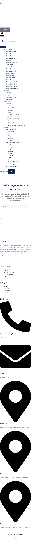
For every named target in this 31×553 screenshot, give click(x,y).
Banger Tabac (10, 77)
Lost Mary (11, 138)
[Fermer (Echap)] (20, 548)
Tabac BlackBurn (11, 58)
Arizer (10, 116)
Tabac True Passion (12, 88)
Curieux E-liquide (13, 162)
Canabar (11, 140)
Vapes (6, 127)
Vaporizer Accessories (12, 118)
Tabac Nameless (11, 80)
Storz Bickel (11, 108)
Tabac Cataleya (11, 71)
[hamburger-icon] (3, 47)
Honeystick (11, 147)
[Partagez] (14, 548)
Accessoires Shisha (11, 97)
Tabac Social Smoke (12, 84)
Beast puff (11, 131)
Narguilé (8, 95)
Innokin (10, 153)
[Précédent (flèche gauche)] (3, 551)
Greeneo (10, 155)
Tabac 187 (9, 54)
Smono (10, 112)
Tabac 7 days (10, 56)
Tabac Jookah (10, 73)
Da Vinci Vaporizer (13, 114)
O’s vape (10, 134)
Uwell (9, 157)
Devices (8, 103)
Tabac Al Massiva (11, 62)
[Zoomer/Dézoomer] (3, 548)
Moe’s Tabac (10, 67)
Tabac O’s (9, 60)
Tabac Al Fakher (11, 51)
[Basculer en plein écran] (8, 548)
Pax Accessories (13, 121)
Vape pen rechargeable (13, 142)
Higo (9, 144)
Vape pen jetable (11, 129)
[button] (3, 543)
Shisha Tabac (8, 49)
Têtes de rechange (11, 166)
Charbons (9, 92)
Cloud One (9, 99)
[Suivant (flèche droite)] (8, 551)
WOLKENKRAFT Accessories (16, 125)
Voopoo (10, 149)
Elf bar (10, 136)
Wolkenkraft (12, 110)
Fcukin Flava (12, 164)
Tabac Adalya (10, 75)
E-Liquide (9, 160)
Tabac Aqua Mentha (12, 82)
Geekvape (11, 151)
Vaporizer (7, 101)
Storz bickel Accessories (15, 123)
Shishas (6, 90)
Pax (9, 105)
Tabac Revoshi (10, 69)
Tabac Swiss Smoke (12, 86)
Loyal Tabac (9, 64)
